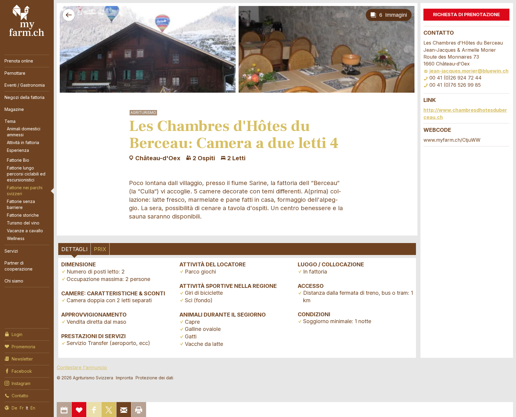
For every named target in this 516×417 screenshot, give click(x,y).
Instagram (21, 383)
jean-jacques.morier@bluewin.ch (469, 71)
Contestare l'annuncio (82, 367)
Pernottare (14, 73)
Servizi (11, 250)
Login (17, 334)
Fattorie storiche (23, 215)
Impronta (124, 377)
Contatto (20, 395)
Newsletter (22, 358)
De (14, 407)
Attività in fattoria (23, 142)
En (32, 407)
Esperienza (18, 150)
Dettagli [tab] (74, 249)
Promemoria (23, 346)
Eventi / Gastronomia (24, 85)
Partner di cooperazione (18, 265)
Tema (10, 121)
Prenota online (18, 60)
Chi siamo (13, 280)
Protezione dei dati (154, 377)
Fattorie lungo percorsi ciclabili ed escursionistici (26, 173)
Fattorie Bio (18, 160)
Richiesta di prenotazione (466, 14)
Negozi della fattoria (24, 97)
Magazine (14, 109)
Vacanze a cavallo (25, 230)
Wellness (15, 238)
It (27, 407)
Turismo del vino (23, 222)
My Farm (26, 20)
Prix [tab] (100, 249)
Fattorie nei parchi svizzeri (24, 190)
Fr (22, 407)
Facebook (22, 371)
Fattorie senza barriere (21, 204)
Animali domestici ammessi (23, 131)
